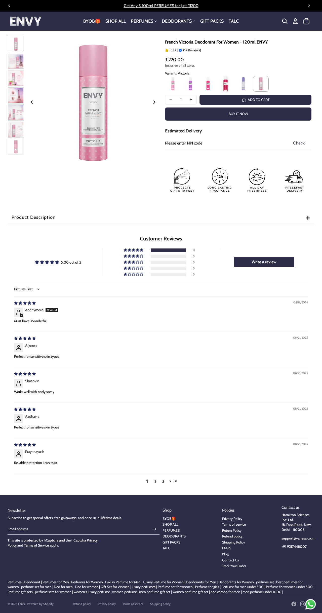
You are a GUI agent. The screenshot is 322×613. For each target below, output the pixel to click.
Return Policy (232, 530)
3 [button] (163, 481)
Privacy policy (107, 604)
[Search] (284, 21)
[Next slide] (308, 5)
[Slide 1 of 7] (15, 44)
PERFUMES (171, 530)
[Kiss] (190, 84)
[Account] (295, 21)
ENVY (21, 604)
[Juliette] (243, 84)
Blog (225, 554)
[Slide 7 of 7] (15, 146)
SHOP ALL (170, 524)
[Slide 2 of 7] (15, 61)
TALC (166, 548)
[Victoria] (261, 84)
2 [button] (155, 481)
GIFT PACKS (171, 542)
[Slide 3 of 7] (15, 78)
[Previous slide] (9, 5)
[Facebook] (294, 604)
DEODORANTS (174, 536)
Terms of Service (36, 545)
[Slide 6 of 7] (15, 129)
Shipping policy (160, 604)
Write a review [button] (264, 262)
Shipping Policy (233, 542)
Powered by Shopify (40, 604)
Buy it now (238, 114)
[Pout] (225, 84)
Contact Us (230, 560)
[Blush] (173, 84)
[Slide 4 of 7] (15, 95)
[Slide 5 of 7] (15, 112)
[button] (134, 250)
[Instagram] (303, 604)
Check (299, 143)
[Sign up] (154, 529)
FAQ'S (226, 548)
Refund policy (232, 536)
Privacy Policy (232, 518)
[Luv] (208, 84)
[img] (25, 303)
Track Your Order (234, 566)
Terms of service (234, 524)
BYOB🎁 (169, 518)
